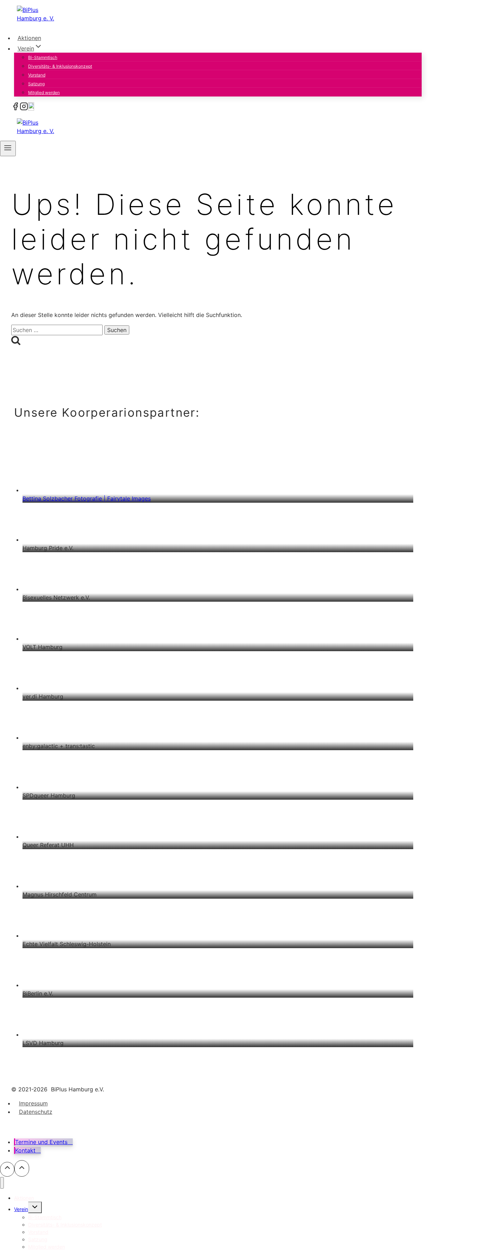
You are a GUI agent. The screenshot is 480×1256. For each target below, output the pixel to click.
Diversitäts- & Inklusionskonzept (60, 66)
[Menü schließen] (2, 1183)
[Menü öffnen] (8, 148)
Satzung (36, 83)
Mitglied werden (44, 92)
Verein (21, 1209)
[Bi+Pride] (15, 108)
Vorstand (36, 75)
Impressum (33, 1103)
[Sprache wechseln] (31, 108)
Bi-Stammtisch (42, 57)
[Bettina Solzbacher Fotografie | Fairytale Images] (217, 470)
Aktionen (29, 37)
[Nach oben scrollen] (7, 1169)
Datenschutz (35, 1111)
